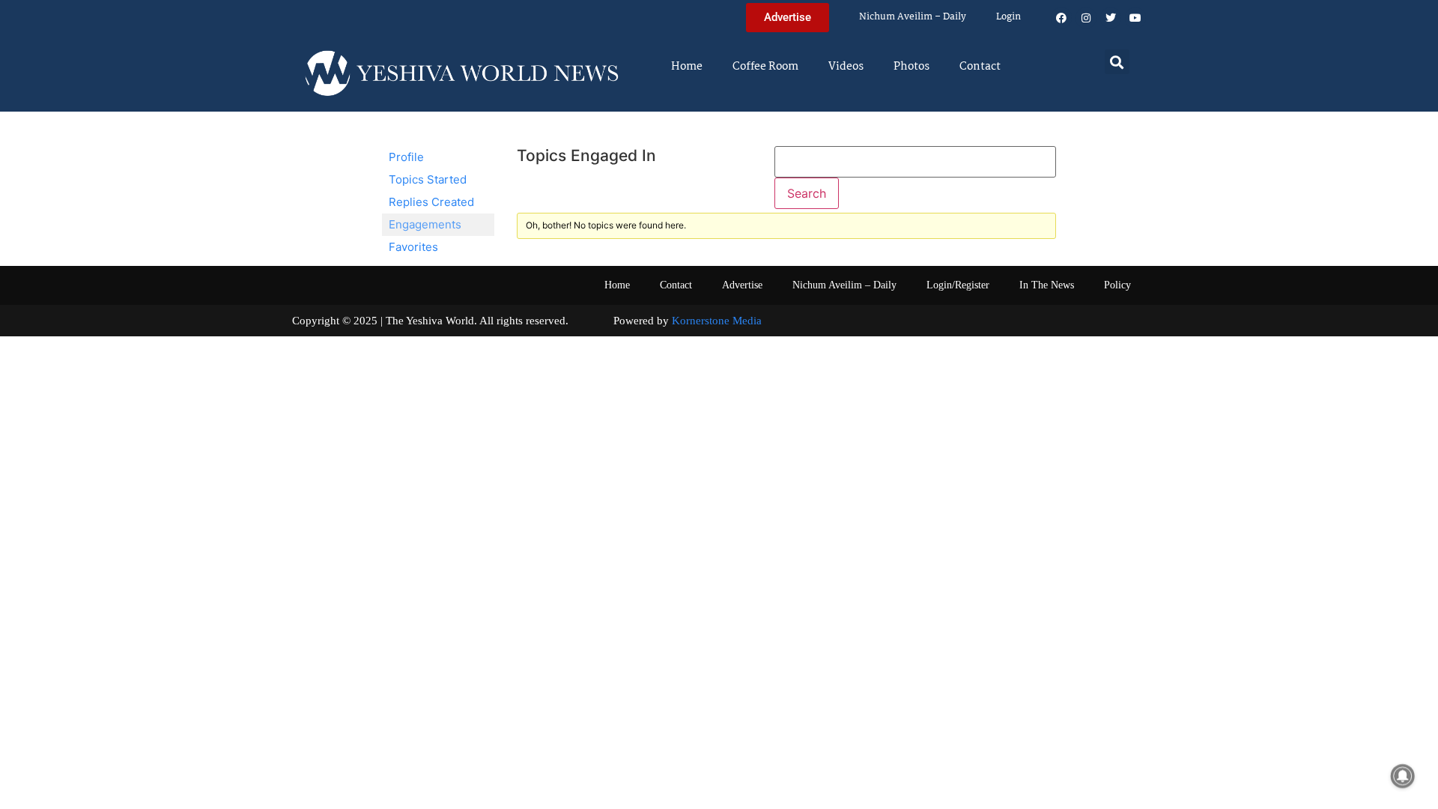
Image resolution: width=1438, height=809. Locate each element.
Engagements (425, 224)
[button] (1117, 61)
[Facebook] (1061, 17)
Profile (406, 157)
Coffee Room (765, 67)
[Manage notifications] (1403, 776)
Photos (911, 67)
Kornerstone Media (717, 321)
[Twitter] (1110, 17)
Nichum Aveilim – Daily (912, 17)
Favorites (413, 247)
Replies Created (431, 202)
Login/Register (957, 285)
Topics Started (428, 179)
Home (687, 67)
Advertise (742, 285)
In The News (1046, 285)
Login (1008, 17)
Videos (846, 67)
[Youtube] (1135, 17)
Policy (1117, 285)
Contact (980, 67)
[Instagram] (1086, 17)
